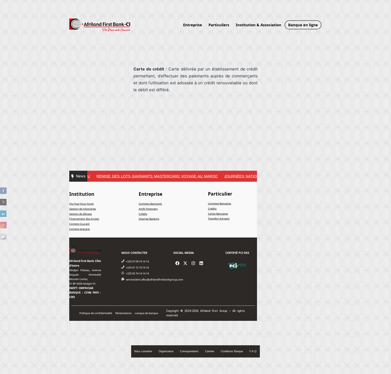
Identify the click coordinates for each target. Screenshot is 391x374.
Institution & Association (258, 24)
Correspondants (189, 351)
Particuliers (219, 24)
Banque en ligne (303, 24)
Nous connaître (143, 351)
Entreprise (192, 24)
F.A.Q (252, 351)
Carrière (209, 351)
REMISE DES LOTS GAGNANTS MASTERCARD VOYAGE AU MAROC (152, 176)
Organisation (166, 351)
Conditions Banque (232, 351)
